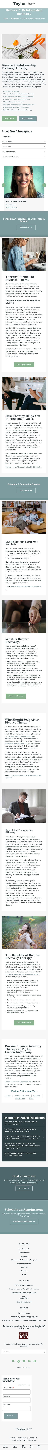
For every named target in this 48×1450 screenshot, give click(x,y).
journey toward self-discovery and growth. (23, 974)
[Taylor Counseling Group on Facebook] (24, 1361)
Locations (14, 1447)
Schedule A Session (24, 365)
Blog (24, 1275)
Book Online (9, 119)
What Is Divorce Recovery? (13, 102)
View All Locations (23, 1302)
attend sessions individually (20, 736)
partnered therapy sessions (16, 744)
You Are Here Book (24, 1264)
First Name (6, 1396)
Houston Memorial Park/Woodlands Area (24, 1289)
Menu (38, 1448)
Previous (4, 185)
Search (44, 1352)
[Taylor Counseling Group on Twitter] (18, 1361)
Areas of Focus (24, 1253)
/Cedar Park (24, 1298)
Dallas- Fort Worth (22, 1096)
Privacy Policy (22, 1438)
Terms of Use (33, 1438)
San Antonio (20, 1098)
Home (5, 18)
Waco (31, 1098)
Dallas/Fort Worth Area (24, 1285)
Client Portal (5, 1447)
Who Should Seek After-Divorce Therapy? (18, 105)
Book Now (23, 1447)
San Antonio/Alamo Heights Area (24, 1293)
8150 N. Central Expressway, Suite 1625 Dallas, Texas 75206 (24, 1320)
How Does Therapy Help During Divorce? (18, 97)
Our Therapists (27, 119)
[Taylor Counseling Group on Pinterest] (34, 1361)
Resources (24, 1256)
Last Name (6, 1404)
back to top (23, 1367)
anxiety (24, 80)
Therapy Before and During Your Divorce (18, 94)
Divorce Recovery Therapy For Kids (16, 99)
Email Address (8, 1388)
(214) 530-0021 (24, 1313)
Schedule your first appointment (18, 1082)
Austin (8, 1096)
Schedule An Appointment (22, 1221)
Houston (36, 1096)
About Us (24, 1267)
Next (44, 185)
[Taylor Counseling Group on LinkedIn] (13, 1361)
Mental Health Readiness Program (24, 1260)
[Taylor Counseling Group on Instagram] (29, 1361)
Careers (24, 1271)
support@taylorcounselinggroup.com (24, 1317)
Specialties (15, 18)
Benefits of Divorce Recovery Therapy (17, 110)
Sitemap (12, 1438)
